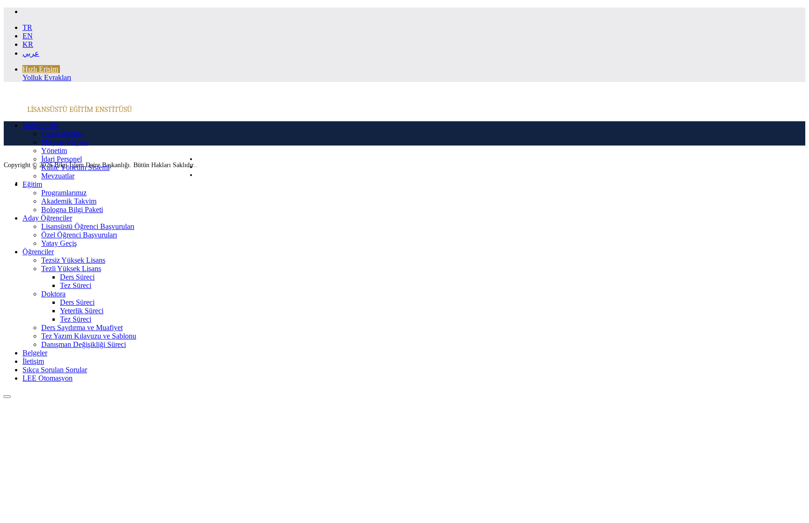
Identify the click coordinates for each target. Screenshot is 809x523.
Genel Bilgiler (62, 134)
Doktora (53, 294)
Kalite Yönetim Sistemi (75, 167)
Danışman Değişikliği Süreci (83, 344)
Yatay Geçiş (59, 243)
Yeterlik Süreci (81, 311)
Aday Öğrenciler (47, 218)
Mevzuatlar (57, 176)
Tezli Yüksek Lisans (71, 269)
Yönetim (54, 151)
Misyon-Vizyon (64, 142)
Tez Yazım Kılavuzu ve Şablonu (88, 336)
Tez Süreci (75, 285)
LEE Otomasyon (47, 378)
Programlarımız (64, 193)
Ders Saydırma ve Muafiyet (82, 327)
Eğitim (32, 184)
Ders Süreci (77, 277)
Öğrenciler (38, 252)
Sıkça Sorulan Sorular (54, 370)
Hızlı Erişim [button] (40, 69)
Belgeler (34, 353)
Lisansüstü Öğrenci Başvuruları (87, 226)
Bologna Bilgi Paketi (72, 210)
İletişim (33, 361)
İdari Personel (61, 159)
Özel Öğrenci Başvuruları (79, 235)
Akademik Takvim (68, 201)
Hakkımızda (40, 125)
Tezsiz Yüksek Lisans (73, 260)
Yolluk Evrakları (46, 77)
